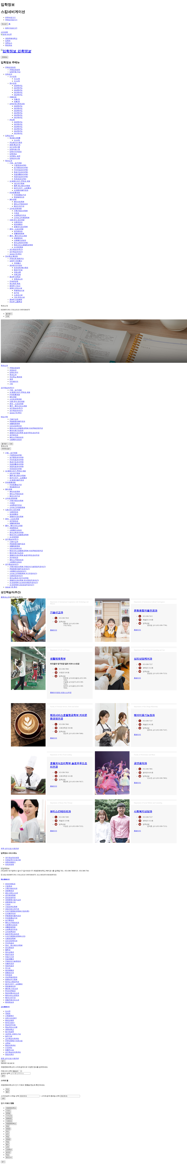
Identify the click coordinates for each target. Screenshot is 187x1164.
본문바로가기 (10, 17)
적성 (7, 1155)
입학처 (7, 41)
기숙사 (8, 1110)
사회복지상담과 (143, 811)
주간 (7, 1089)
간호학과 (9, 1149)
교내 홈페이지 (5, 1007)
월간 (7, 1092)
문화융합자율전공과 (145, 610)
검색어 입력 (5, 1073)
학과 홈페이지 (5, 879)
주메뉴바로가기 (11, 20)
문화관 (8, 1129)
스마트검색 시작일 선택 (10, 1096)
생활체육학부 (58, 658)
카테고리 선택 (6, 1071)
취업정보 (8, 45)
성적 (7, 1147)
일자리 (8, 1152)
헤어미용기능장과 (144, 715)
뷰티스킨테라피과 (60, 811)
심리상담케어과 (143, 658)
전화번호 (9, 1118)
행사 (7, 1144)
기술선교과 (56, 612)
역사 (7, 1131)
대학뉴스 (8, 43)
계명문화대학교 (11, 38)
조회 (3, 1098)
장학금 (8, 1113)
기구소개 (9, 1116)
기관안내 (9, 1121)
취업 (7, 1126)
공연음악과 (140, 763)
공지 (7, 1134)
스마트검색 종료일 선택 (50, 1096)
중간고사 (9, 1157)
